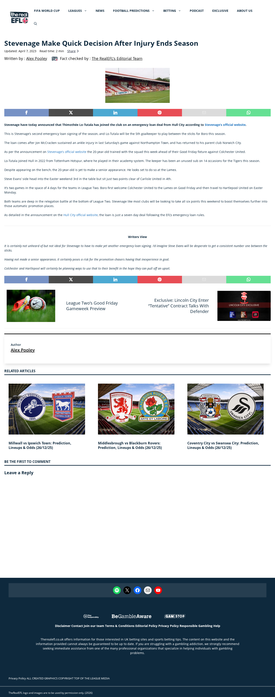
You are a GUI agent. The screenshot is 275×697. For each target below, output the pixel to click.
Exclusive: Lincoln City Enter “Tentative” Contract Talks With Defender (178, 305)
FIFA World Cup (47, 11)
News (100, 11)
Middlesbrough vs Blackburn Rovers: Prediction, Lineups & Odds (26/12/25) (130, 445)
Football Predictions (131, 11)
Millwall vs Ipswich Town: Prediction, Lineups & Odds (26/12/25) (40, 445)
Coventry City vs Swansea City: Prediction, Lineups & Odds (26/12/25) (223, 445)
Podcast (197, 11)
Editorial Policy (146, 626)
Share (71, 51)
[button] (35, 23)
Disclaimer (62, 626)
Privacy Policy (168, 626)
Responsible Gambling (196, 626)
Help (216, 626)
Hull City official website (80, 215)
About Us (244, 11)
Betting (169, 11)
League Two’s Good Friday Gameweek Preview (92, 305)
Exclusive (220, 11)
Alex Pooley (23, 350)
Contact (77, 626)
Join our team (94, 626)
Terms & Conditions (119, 626)
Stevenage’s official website (225, 125)
